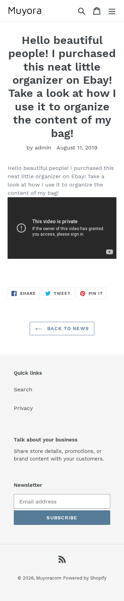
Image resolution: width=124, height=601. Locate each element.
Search (23, 389)
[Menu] (112, 10)
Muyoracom (48, 578)
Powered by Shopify (84, 578)
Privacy (23, 408)
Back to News (67, 328)
